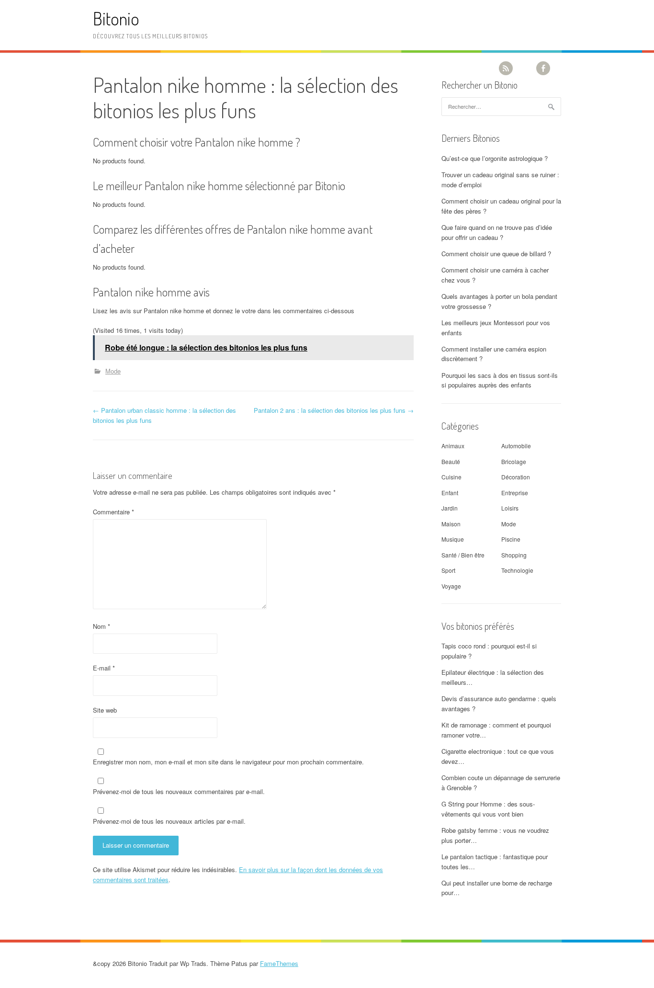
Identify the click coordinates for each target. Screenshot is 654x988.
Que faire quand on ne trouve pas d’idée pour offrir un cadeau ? (496, 232)
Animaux (452, 446)
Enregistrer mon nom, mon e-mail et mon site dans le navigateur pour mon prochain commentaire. (228, 761)
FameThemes (279, 963)
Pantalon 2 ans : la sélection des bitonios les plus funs (334, 410)
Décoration (515, 477)
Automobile (516, 446)
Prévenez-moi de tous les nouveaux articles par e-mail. (169, 821)
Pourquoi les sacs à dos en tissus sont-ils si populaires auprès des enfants (499, 380)
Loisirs (510, 508)
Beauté (450, 461)
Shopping (514, 555)
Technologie (517, 570)
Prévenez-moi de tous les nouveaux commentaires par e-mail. (179, 791)
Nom (101, 626)
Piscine (510, 539)
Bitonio (116, 18)
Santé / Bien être (463, 555)
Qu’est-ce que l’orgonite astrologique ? (494, 158)
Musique (452, 539)
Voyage (451, 586)
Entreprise (514, 492)
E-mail (104, 667)
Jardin (449, 508)
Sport (448, 570)
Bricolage (513, 461)
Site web (105, 710)
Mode (113, 370)
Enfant (449, 492)
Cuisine (451, 477)
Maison (451, 524)
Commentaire (113, 511)
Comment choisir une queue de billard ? (496, 253)
